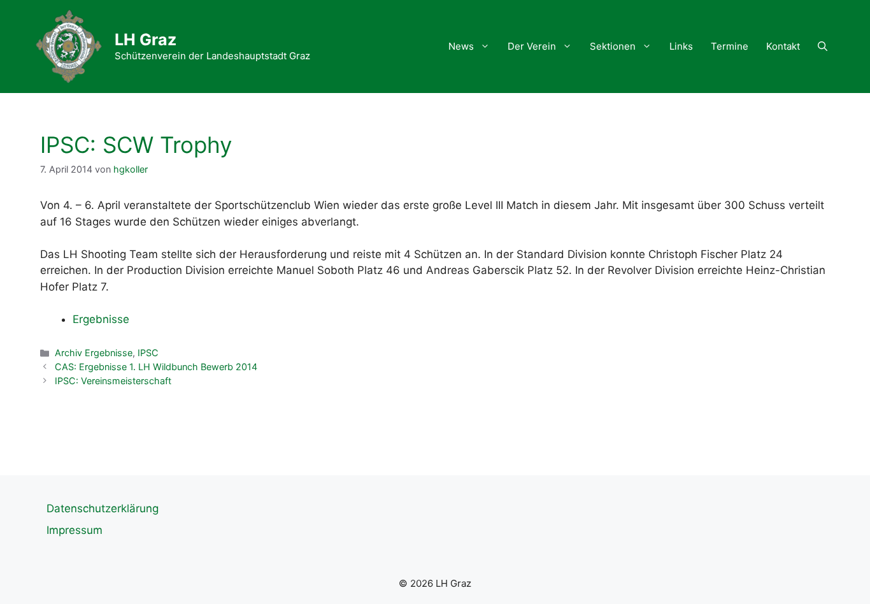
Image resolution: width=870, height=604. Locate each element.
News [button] (461, 46)
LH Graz (145, 39)
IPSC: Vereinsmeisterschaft (113, 380)
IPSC (148, 352)
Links (681, 46)
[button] (822, 46)
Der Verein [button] (532, 46)
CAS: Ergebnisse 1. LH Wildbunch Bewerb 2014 (156, 366)
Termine (729, 46)
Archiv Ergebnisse (93, 352)
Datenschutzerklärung (102, 508)
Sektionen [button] (613, 46)
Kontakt (783, 46)
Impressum (74, 530)
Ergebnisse (101, 319)
